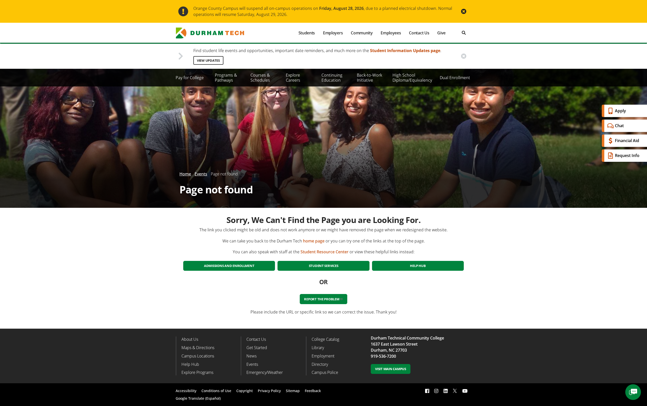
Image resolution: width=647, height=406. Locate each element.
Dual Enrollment (455, 77)
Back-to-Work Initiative (369, 77)
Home (185, 174)
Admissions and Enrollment (229, 265)
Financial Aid (627, 140)
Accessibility (186, 390)
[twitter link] (455, 390)
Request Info (627, 155)
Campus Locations (197, 356)
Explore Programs (197, 372)
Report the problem (321, 299)
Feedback (313, 390)
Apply (620, 111)
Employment (323, 356)
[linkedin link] (445, 391)
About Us (189, 339)
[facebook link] (427, 391)
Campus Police (325, 372)
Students (306, 32)
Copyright (244, 390)
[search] (464, 33)
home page (314, 241)
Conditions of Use (216, 390)
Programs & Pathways (226, 77)
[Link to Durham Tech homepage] (213, 33)
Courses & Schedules (260, 77)
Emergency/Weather (264, 372)
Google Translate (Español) (198, 398)
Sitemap (293, 390)
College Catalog (325, 339)
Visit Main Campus (390, 369)
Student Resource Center (325, 252)
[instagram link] (436, 391)
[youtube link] (465, 391)
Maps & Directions (197, 347)
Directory (320, 364)
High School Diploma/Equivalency (412, 77)
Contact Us (419, 32)
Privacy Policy (269, 390)
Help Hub (418, 265)
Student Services (323, 265)
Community (362, 32)
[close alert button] (463, 11)
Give (441, 32)
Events (201, 174)
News (251, 356)
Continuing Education (331, 77)
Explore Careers (293, 77)
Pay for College (190, 77)
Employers (333, 32)
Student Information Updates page (405, 50)
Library (318, 347)
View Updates (208, 60)
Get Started (256, 347)
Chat (619, 125)
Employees (391, 32)
